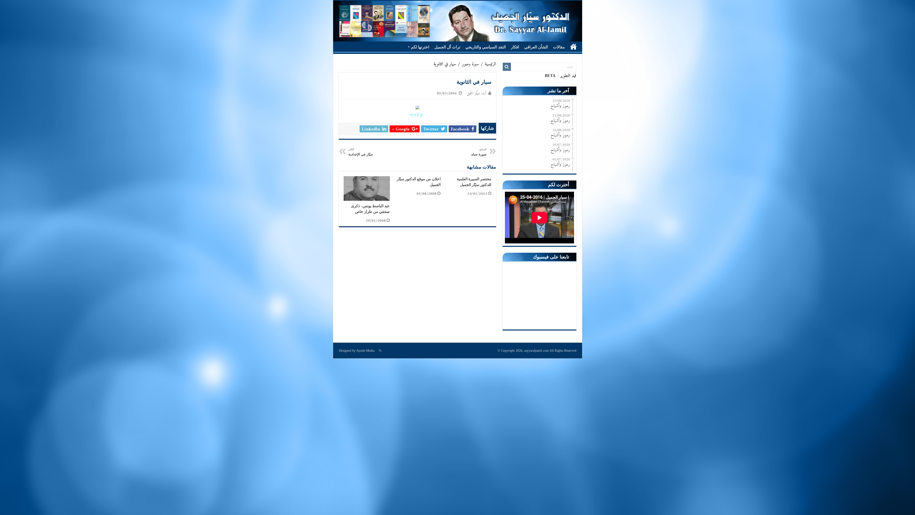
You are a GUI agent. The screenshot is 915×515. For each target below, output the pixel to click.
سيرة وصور (470, 64)
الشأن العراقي (536, 47)
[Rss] (380, 350)
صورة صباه (479, 152)
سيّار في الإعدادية (360, 152)
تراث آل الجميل (447, 47)
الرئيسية (573, 46)
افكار (515, 47)
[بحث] (507, 67)
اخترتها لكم (420, 47)
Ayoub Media (365, 350)
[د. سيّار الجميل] (457, 21)
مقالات (559, 47)
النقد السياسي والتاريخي (485, 47)
